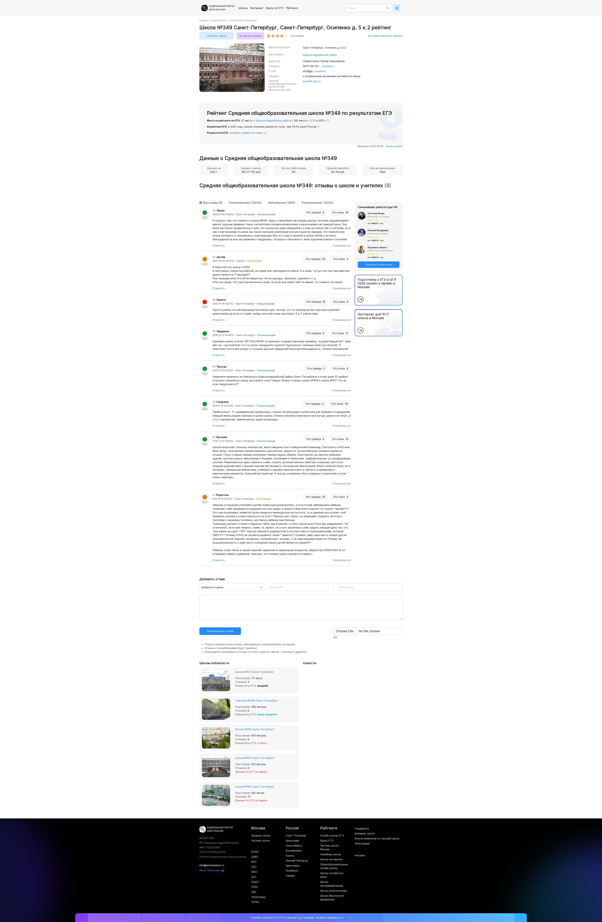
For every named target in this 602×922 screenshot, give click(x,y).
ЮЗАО (255, 851)
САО (253, 866)
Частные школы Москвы (329, 847)
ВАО (253, 861)
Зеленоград (258, 896)
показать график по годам (246, 132)
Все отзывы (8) (212, 202)
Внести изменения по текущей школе (377, 838)
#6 (214, 299)
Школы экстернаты (331, 859)
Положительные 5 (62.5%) (245, 202)
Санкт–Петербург (296, 835)
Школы (242, 8)
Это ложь (340, 212)
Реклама (360, 855)
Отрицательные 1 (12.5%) (317, 202)
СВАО (254, 856)
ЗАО (253, 876)
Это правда (315, 212)
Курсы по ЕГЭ (274, 8)
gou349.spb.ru (311, 81)
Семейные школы (330, 854)
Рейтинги (292, 8)
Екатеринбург (294, 850)
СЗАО (254, 886)
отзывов (297, 35)
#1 (214, 494)
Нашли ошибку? (394, 146)
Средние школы (260, 835)
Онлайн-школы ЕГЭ (332, 835)
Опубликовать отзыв (220, 631)
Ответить (219, 245)
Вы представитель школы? (385, 35)
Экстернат (256, 8)
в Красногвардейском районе (272, 120)
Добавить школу (365, 833)
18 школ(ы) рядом (250, 35)
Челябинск (292, 870)
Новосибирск (294, 845)
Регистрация (362, 843)
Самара (290, 875)
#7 (214, 257)
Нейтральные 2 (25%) (281, 202)
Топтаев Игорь (376, 213)
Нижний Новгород (297, 860)
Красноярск (293, 865)
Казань (290, 855)
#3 (214, 401)
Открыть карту (216, 35)
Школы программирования (331, 883)
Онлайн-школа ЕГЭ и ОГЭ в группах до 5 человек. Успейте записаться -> (297, 917)
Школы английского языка (332, 875)
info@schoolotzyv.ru (211, 865)
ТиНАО (255, 902)
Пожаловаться (341, 245)
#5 (214, 331)
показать (327, 66)
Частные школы (260, 840)
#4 (214, 366)
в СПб (311, 120)
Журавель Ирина (377, 247)
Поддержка (362, 828)
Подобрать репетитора (378, 264)
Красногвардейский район (320, 54)
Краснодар (292, 840)
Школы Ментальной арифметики (331, 897)
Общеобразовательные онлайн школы (334, 866)
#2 (214, 437)
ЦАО (253, 891)
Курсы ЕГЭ (326, 840)
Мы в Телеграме (210, 870)
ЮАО (254, 871)
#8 (214, 210)
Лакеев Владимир (377, 230)
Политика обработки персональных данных (223, 856)
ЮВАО (255, 881)
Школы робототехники (333, 890)
